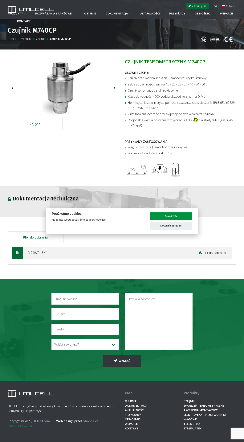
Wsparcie (227, 13)
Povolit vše (171, 216)
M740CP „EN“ (127, 253)
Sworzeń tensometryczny (204, 405)
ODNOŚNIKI (202, 13)
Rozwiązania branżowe (53, 13)
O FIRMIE (90, 13)
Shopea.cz (77, 421)
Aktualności (150, 13)
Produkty (15, 13)
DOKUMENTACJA (116, 13)
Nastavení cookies (20, 425)
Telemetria (192, 424)
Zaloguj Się (198, 6)
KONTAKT (24, 21)
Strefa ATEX (192, 428)
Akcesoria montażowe (201, 410)
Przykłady (177, 13)
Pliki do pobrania (35, 237)
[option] (63, 87)
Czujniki (40, 39)
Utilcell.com (41, 421)
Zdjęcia (35, 124)
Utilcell (12, 39)
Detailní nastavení (171, 225)
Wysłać (124, 361)
